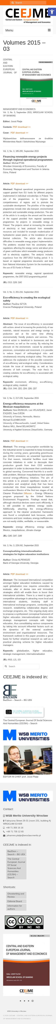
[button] (52, 12)
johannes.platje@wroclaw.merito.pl (23, 835)
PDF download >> (21, 127)
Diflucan (28, 493)
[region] (26, 970)
